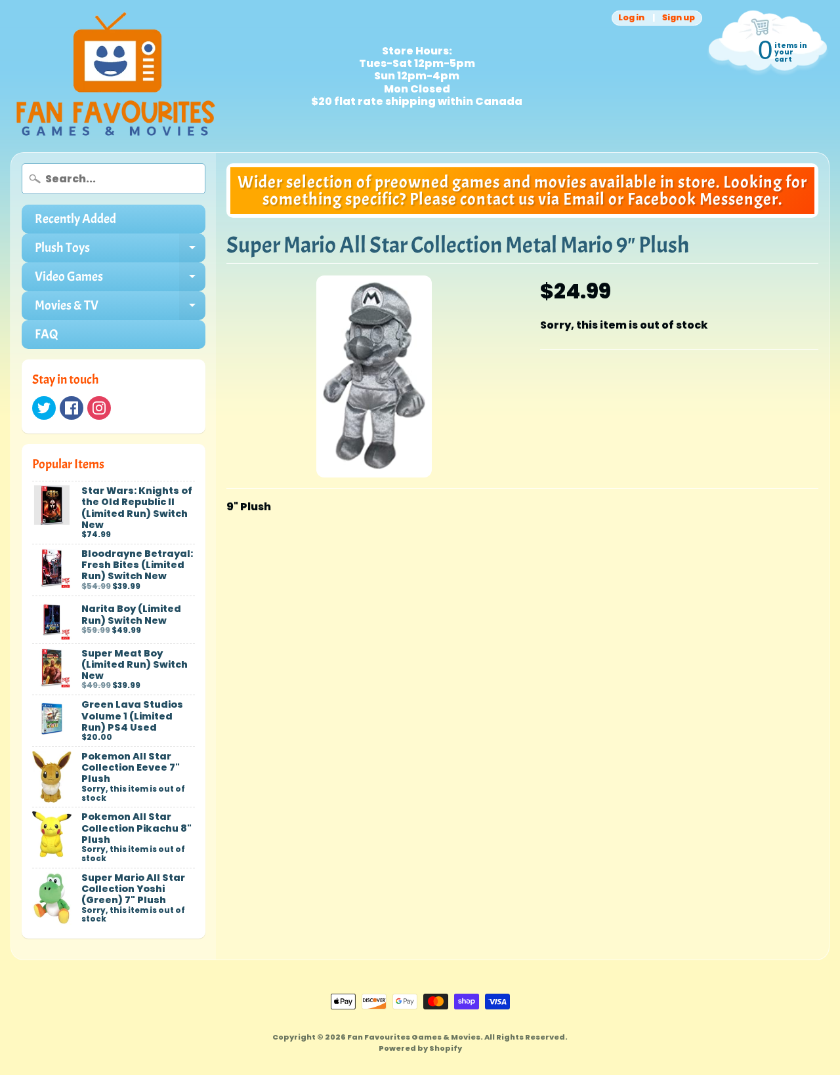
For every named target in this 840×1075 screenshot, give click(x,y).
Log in (631, 18)
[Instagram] (99, 408)
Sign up (678, 18)
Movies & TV (120, 308)
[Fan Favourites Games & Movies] (115, 76)
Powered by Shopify (420, 1048)
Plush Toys (120, 250)
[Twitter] (44, 408)
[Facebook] (71, 408)
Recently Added (75, 219)
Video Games (120, 279)
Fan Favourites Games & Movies (413, 1037)
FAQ (46, 334)
